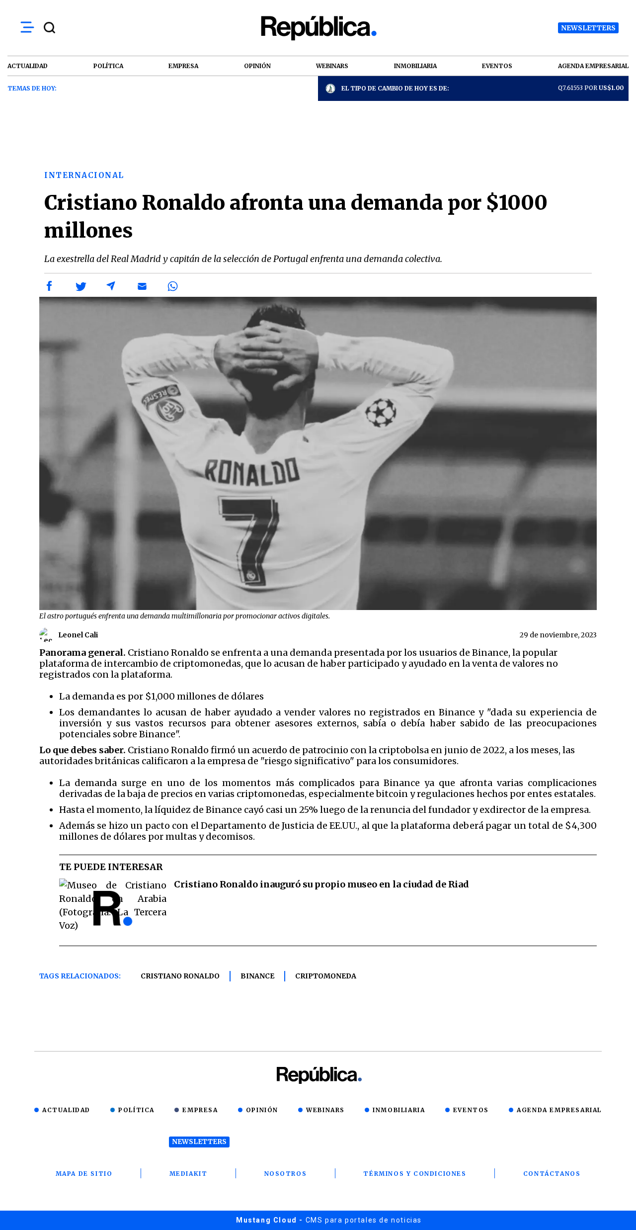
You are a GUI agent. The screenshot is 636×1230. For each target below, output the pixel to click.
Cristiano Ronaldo (180, 975)
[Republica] (318, 28)
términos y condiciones (414, 1173)
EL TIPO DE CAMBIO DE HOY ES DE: (395, 88)
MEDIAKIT (188, 1173)
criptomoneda (325, 975)
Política (136, 1110)
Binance (257, 975)
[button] (49, 286)
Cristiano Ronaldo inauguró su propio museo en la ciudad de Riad (321, 884)
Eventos (471, 1110)
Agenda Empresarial (559, 1110)
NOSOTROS (285, 1173)
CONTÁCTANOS (552, 1173)
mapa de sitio (84, 1173)
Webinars (325, 1110)
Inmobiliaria (399, 1110)
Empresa (200, 1110)
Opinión (262, 1110)
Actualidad (66, 1110)
